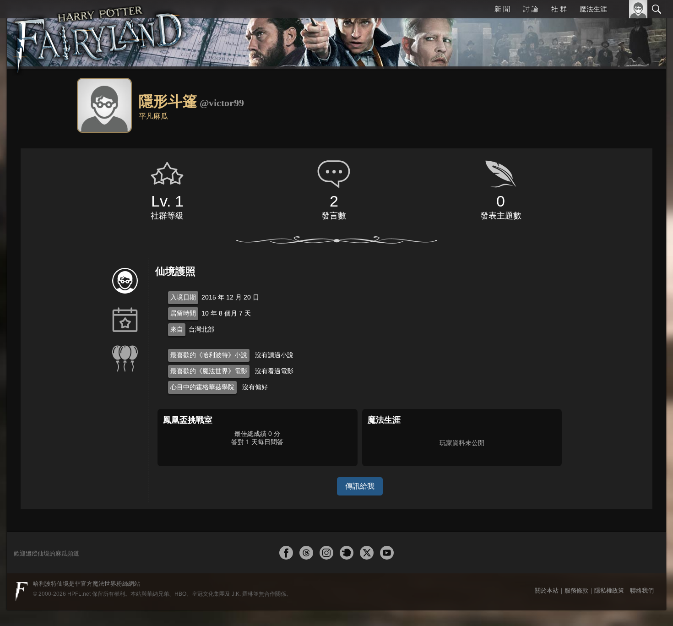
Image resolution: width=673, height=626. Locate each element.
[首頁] (98, 34)
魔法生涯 (593, 9)
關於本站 (547, 590)
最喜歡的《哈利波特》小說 (208, 355)
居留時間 (183, 313)
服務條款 (576, 590)
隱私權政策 (609, 590)
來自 (176, 329)
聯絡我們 (642, 590)
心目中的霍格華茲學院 (202, 387)
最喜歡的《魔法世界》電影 (208, 371)
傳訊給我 (360, 486)
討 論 (531, 9)
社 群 (559, 9)
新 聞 (503, 9)
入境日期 (183, 297)
